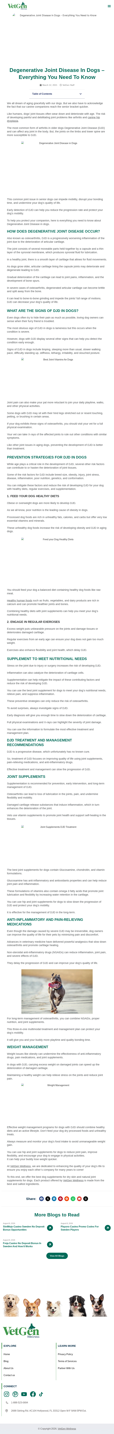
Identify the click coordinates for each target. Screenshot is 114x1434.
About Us (8, 1368)
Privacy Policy (65, 1354)
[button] (109, 6)
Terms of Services (67, 1361)
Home (7, 1354)
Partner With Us (66, 1368)
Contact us (9, 1375)
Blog (6, 1361)
